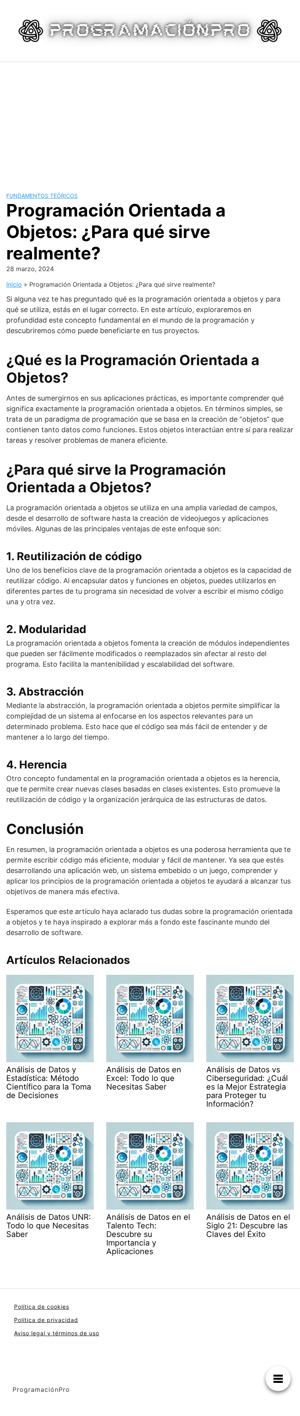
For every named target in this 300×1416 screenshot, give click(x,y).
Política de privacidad (46, 1320)
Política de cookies (41, 1306)
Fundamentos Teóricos (42, 195)
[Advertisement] (150, 120)
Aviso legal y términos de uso (56, 1333)
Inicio (14, 284)
